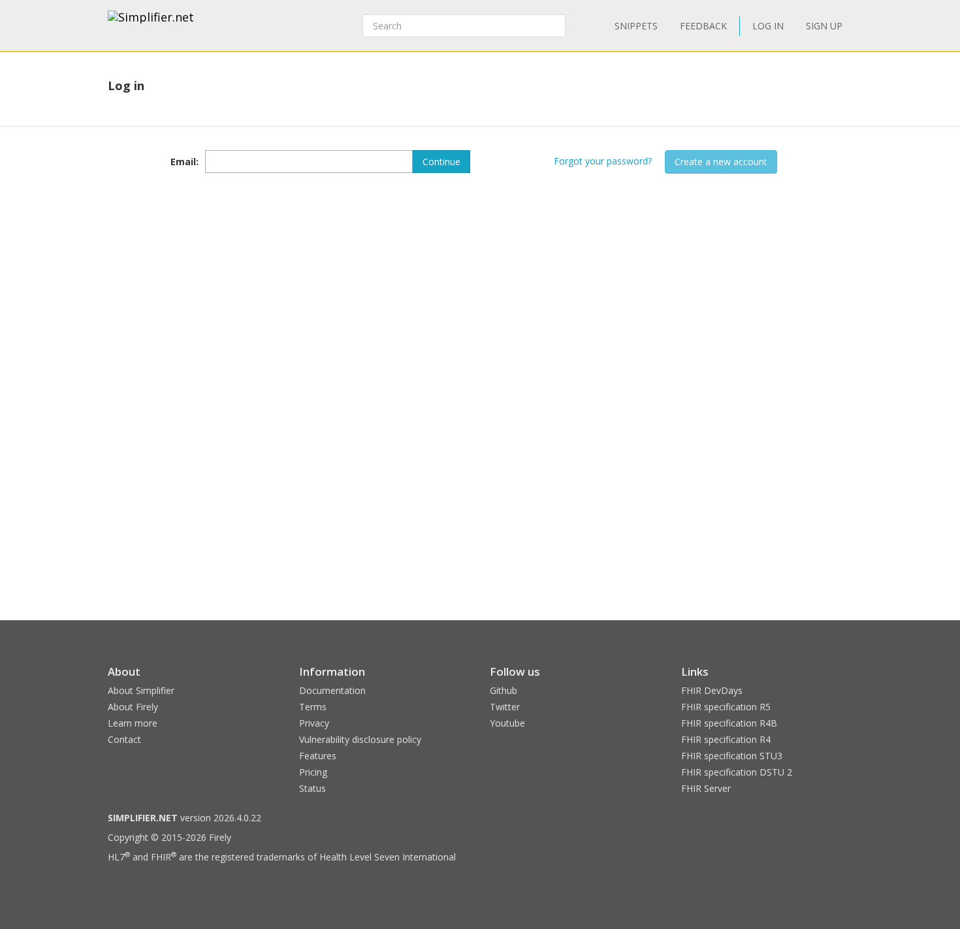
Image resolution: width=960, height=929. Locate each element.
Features (317, 755)
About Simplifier (141, 690)
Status (312, 788)
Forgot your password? (603, 161)
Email (183, 161)
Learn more (132, 723)
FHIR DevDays (712, 690)
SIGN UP (824, 26)
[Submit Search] (554, 26)
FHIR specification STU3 (731, 755)
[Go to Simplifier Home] (151, 25)
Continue (441, 161)
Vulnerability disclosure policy (360, 739)
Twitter (505, 707)
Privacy (314, 723)
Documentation (332, 690)
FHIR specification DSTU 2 (736, 772)
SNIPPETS (636, 26)
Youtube (507, 723)
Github (503, 690)
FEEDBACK (703, 26)
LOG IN (768, 26)
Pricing (313, 772)
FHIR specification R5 (726, 707)
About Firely (133, 707)
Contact (124, 739)
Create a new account (721, 161)
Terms (313, 707)
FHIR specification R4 (726, 739)
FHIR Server (706, 788)
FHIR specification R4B (729, 723)
